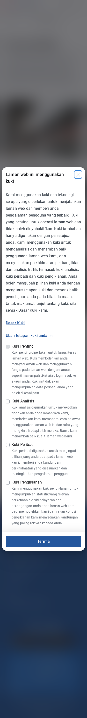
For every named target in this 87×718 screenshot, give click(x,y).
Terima (43, 541)
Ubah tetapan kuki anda (27, 335)
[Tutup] (78, 174)
